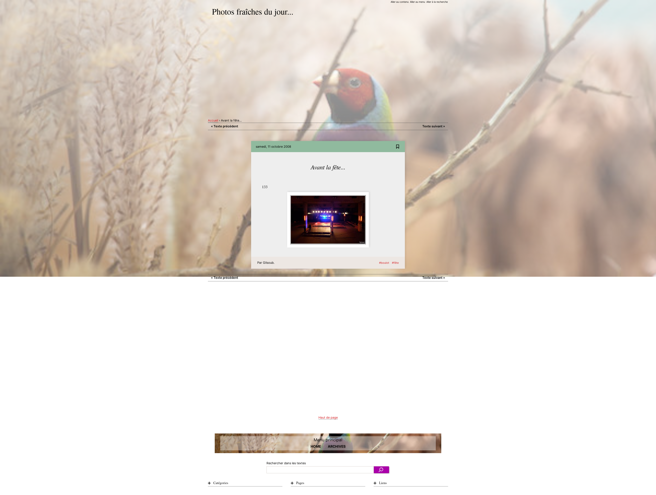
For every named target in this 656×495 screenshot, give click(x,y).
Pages (300, 483)
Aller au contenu (400, 1)
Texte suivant (433, 126)
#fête (395, 262)
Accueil (213, 120)
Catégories (220, 483)
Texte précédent (224, 126)
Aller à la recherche (437, 1)
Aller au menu (417, 1)
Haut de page (328, 417)
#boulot (384, 262)
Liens (383, 483)
